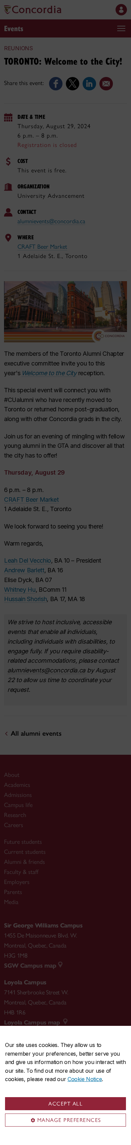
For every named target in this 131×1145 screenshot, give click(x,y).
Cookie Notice (85, 1079)
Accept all (65, 1103)
